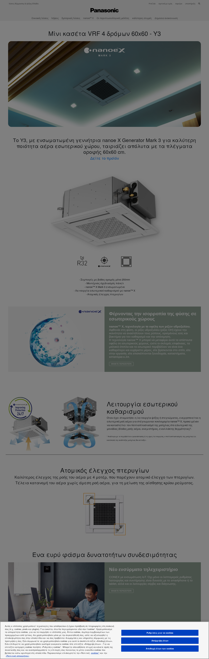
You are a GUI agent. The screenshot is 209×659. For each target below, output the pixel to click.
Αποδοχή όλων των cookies (160, 648)
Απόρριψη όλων (159, 640)
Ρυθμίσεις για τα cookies (160, 632)
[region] (104, 640)
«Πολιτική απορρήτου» (17, 655)
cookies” (95, 653)
